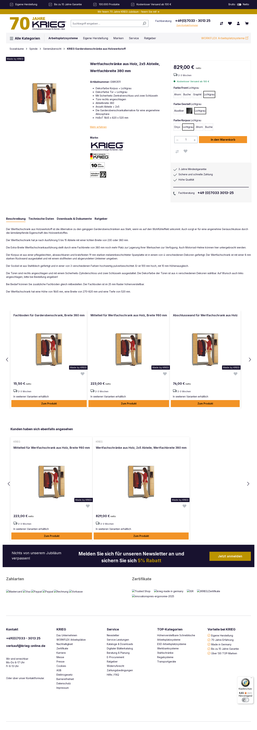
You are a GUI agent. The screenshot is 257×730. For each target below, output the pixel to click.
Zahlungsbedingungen (120, 670)
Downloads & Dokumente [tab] (74, 218)
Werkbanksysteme (168, 648)
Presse (60, 661)
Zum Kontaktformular (187, 25)
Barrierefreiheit (65, 679)
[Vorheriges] (7, 359)
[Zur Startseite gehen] (37, 23)
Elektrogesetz (64, 674)
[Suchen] (144, 23)
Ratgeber (112, 661)
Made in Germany (221, 644)
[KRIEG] (107, 146)
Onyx (177, 128)
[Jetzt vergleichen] (221, 23)
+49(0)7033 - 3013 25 (192, 21)
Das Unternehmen (66, 635)
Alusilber (179, 110)
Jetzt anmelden (230, 556)
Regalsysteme (165, 657)
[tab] (16, 219)
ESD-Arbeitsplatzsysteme (171, 644)
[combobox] (105, 23)
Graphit (197, 95)
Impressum (62, 687)
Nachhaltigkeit (64, 644)
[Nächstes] (250, 359)
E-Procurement (115, 657)
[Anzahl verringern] (177, 139)
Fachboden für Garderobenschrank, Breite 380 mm (49, 315)
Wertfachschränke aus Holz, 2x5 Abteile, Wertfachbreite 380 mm (141, 447)
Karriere (61, 652)
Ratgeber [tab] (101, 218)
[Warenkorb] (246, 23)
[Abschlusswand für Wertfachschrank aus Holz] (205, 349)
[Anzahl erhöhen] (195, 139)
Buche (187, 95)
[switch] (239, 4)
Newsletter (113, 635)
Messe (60, 657)
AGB (58, 670)
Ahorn (177, 95)
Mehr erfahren (98, 126)
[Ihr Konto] (238, 23)
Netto (246, 4)
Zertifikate (141, 579)
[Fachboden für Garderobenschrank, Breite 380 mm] (49, 349)
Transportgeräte (166, 661)
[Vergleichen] (177, 151)
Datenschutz (63, 683)
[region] (128, 360)
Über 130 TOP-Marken (224, 653)
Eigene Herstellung (222, 635)
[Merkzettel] (230, 23)
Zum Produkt (49, 403)
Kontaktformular (35, 678)
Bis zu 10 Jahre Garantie (225, 648)
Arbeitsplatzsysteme (168, 639)
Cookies (61, 665)
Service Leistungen (118, 639)
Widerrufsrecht (115, 665)
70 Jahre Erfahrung (222, 639)
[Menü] (251, 678)
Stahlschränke (165, 652)
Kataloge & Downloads (120, 644)
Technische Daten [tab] (41, 218)
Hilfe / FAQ (113, 674)
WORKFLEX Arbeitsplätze (71, 639)
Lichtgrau (209, 94)
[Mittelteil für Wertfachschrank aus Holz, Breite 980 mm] (129, 349)
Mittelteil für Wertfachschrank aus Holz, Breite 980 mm (129, 315)
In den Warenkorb (223, 139)
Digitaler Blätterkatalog (120, 648)
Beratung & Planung (118, 652)
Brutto (232, 4)
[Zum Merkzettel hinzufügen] (185, 151)
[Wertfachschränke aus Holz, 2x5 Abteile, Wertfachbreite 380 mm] (141, 481)
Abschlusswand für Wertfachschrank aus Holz (205, 315)
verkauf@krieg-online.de (25, 646)
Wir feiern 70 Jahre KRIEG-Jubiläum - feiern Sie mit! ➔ (128, 11)
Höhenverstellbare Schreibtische (176, 635)
